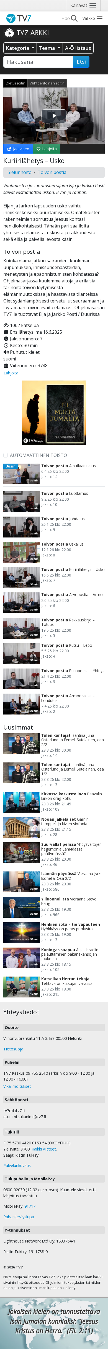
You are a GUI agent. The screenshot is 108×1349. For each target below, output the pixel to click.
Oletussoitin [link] (15, 83)
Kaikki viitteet (44, 1149)
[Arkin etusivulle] (26, 32)
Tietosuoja (13, 1049)
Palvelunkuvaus (17, 1165)
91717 (29, 1206)
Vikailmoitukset (17, 1086)
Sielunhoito (20, 172)
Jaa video (20, 148)
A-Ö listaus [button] (78, 48)
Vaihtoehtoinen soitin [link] (47, 83)
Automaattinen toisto (38, 455)
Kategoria (18, 48)
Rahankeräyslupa (18, 1216)
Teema (47, 48)
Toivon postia (52, 172)
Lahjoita (49, 148)
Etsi (81, 61)
